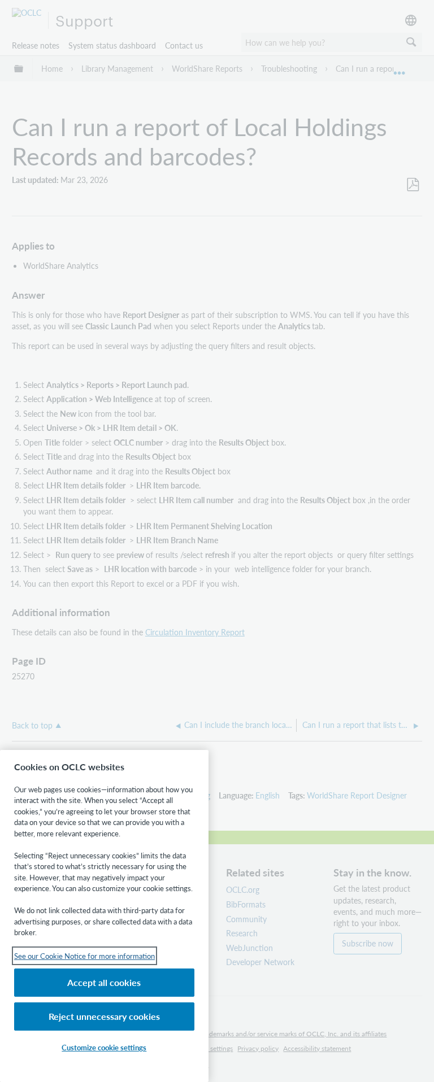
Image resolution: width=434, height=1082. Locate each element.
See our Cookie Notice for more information (84, 955)
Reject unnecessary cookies (104, 1016)
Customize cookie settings (104, 1047)
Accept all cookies (104, 982)
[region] (104, 916)
